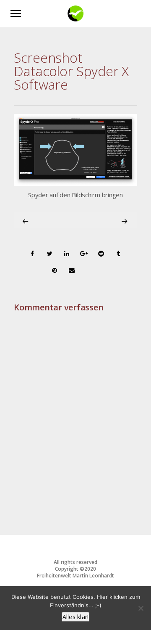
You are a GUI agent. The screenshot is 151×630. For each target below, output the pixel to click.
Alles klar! (75, 617)
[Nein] (140, 608)
